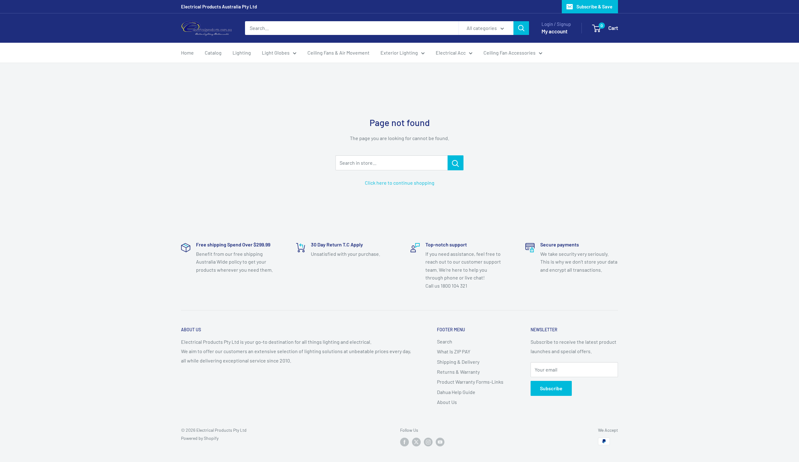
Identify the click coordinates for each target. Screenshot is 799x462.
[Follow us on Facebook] (404, 442)
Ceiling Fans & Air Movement (338, 53)
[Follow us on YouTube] (440, 442)
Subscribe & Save (594, 6)
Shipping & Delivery (458, 362)
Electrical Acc (451, 53)
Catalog (213, 53)
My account (554, 31)
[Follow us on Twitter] (416, 442)
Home (187, 53)
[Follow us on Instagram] (428, 442)
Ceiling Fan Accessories (509, 53)
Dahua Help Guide (456, 392)
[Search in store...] (455, 162)
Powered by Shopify (199, 438)
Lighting (242, 53)
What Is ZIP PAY (453, 351)
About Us (447, 402)
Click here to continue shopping (399, 183)
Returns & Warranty (458, 372)
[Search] (521, 28)
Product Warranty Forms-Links (470, 382)
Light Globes (276, 53)
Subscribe (551, 388)
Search (444, 341)
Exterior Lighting (399, 53)
